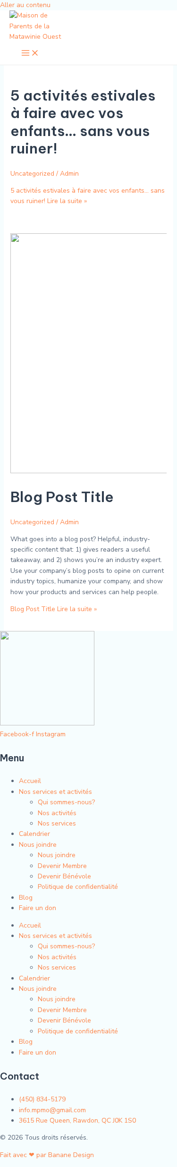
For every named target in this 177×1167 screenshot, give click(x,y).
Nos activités (57, 813)
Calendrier (34, 833)
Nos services (57, 823)
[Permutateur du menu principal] (30, 54)
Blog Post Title (62, 497)
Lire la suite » (53, 609)
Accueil (30, 780)
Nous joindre (38, 844)
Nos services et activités (55, 791)
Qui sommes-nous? (66, 802)
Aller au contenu (25, 4)
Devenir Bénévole (64, 876)
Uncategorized (32, 173)
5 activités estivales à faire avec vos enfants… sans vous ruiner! (82, 122)
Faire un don (37, 907)
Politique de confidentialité (78, 886)
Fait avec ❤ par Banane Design (47, 1154)
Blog (26, 897)
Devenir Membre (62, 865)
